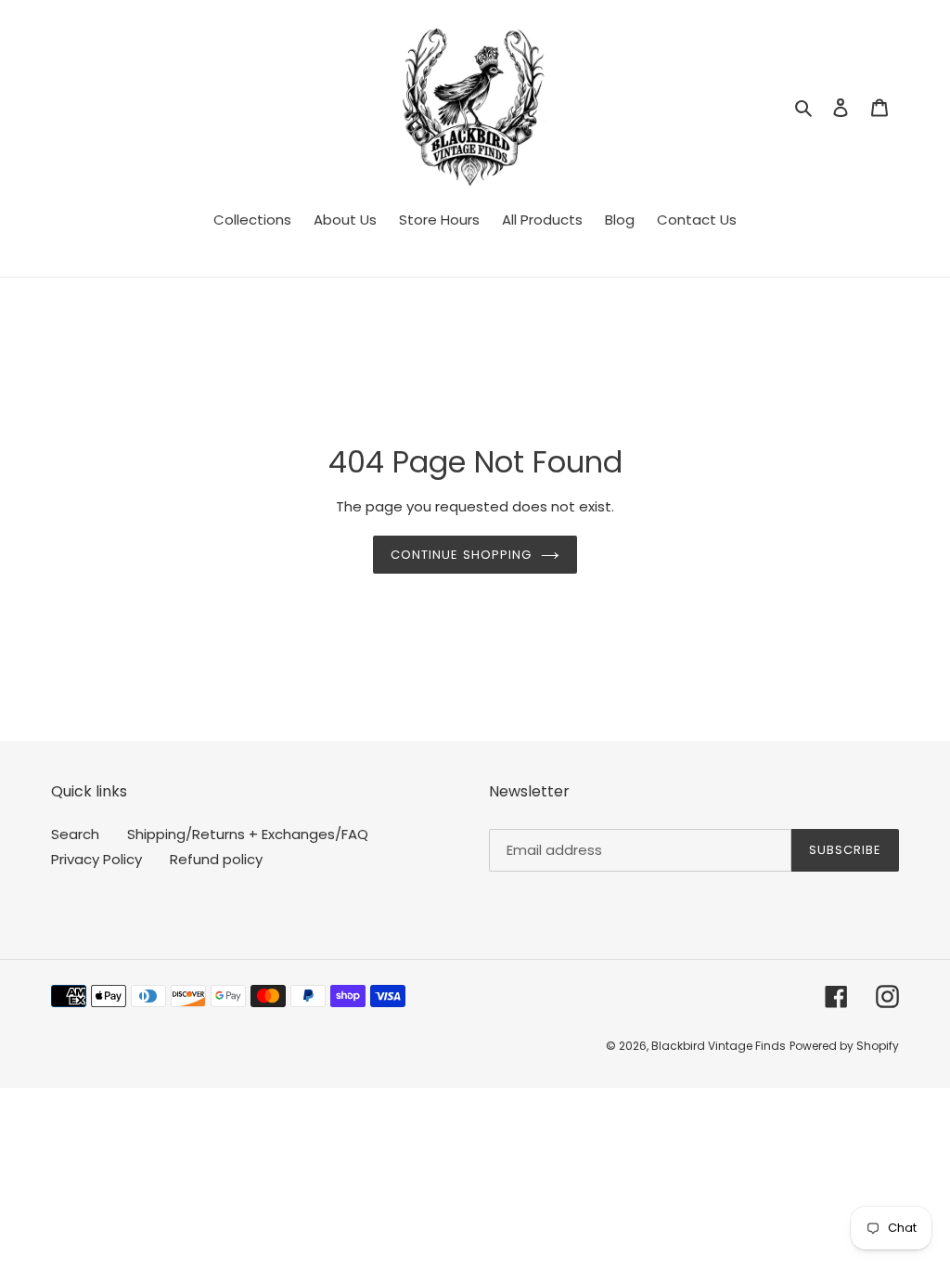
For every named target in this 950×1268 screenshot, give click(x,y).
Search (75, 834)
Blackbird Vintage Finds (718, 1046)
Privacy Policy (96, 859)
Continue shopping (461, 554)
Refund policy (216, 859)
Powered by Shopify (844, 1046)
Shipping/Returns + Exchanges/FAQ (247, 834)
